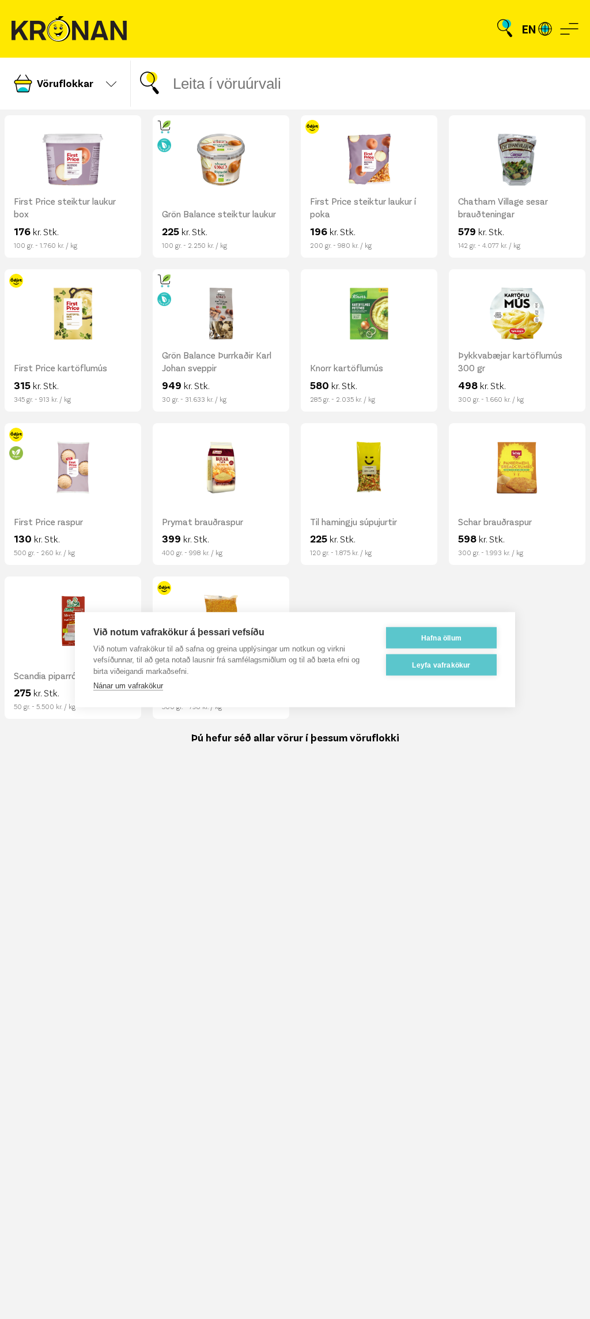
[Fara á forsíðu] (69, 29)
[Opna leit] (505, 29)
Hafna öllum (441, 638)
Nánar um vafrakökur (128, 685)
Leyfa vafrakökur (441, 665)
